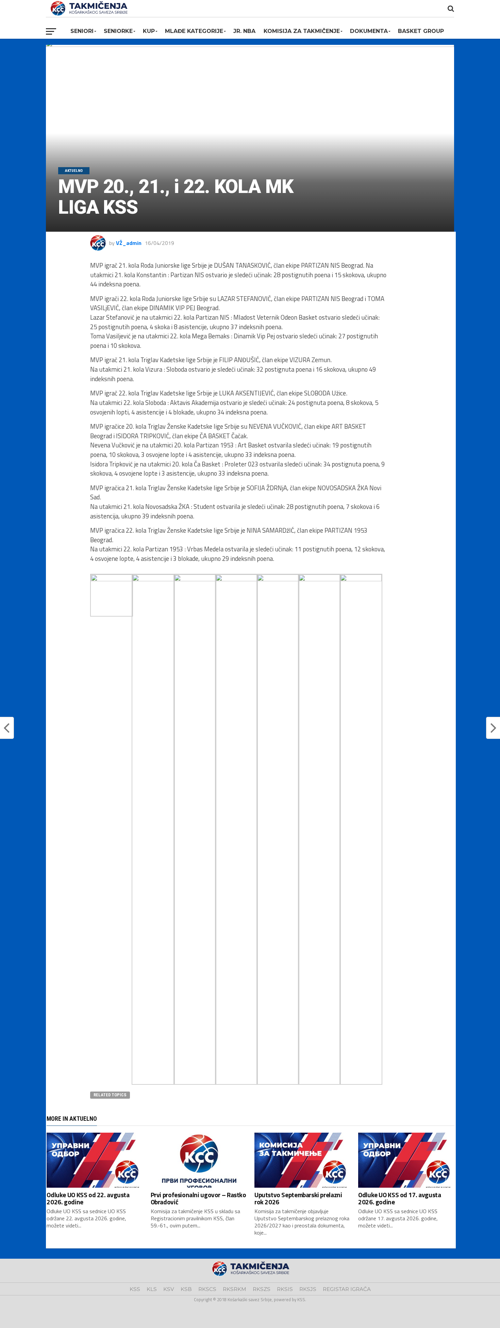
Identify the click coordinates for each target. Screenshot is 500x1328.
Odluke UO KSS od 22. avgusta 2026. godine (88, 1198)
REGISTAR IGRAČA (347, 1289)
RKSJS (307, 1289)
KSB (186, 1289)
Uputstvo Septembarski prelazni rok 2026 (298, 1198)
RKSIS (285, 1289)
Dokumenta (369, 31)
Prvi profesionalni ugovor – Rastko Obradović (198, 1198)
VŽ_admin (128, 243)
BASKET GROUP (421, 31)
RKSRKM (234, 1289)
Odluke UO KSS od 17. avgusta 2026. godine (399, 1198)
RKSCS (207, 1289)
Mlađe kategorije (194, 31)
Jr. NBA (244, 31)
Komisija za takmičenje (302, 31)
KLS (152, 1289)
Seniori (82, 31)
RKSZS (261, 1289)
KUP (149, 31)
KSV (168, 1289)
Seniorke (118, 31)
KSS (135, 1289)
